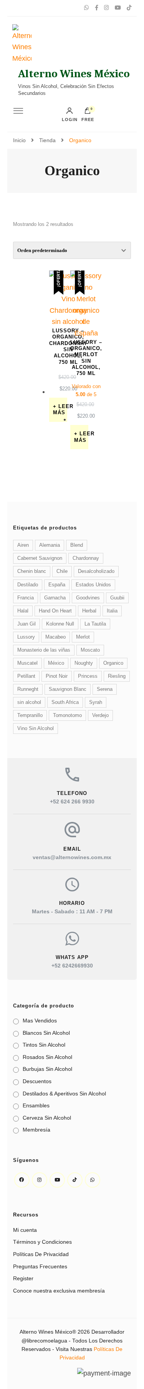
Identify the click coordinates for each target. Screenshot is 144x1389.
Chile (62, 571)
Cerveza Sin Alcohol (47, 1118)
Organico (113, 663)
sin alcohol (29, 702)
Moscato (90, 650)
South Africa (65, 702)
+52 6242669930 (72, 966)
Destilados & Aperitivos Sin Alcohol (64, 1093)
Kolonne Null (60, 624)
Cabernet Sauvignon (39, 558)
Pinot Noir (57, 676)
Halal (22, 611)
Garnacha (55, 598)
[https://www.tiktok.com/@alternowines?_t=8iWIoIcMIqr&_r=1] (75, 1180)
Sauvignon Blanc (67, 689)
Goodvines (88, 598)
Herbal (89, 611)
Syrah (95, 702)
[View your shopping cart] (87, 113)
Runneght (27, 689)
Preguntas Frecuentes (40, 1266)
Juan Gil (26, 624)
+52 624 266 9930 (72, 801)
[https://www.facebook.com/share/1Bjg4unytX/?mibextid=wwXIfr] (22, 1180)
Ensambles (36, 1105)
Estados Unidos (93, 584)
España (56, 584)
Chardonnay (86, 558)
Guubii (117, 598)
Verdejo (100, 715)
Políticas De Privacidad (41, 1254)
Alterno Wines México (74, 73)
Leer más (60, 409)
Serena (105, 689)
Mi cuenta (25, 1230)
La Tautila (95, 624)
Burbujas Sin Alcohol (47, 1069)
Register (23, 1278)
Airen (23, 545)
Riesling (117, 676)
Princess (88, 676)
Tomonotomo (67, 715)
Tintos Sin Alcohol (44, 1045)
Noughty (83, 663)
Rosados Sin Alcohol (47, 1057)
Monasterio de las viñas (43, 650)
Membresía (36, 1130)
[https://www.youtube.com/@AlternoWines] (57, 1180)
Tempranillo (30, 715)
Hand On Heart (55, 611)
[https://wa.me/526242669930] (92, 1180)
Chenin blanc (31, 571)
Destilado (27, 584)
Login (70, 119)
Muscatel (27, 663)
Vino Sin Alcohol (35, 728)
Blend (76, 545)
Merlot (83, 637)
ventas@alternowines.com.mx (72, 857)
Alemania (49, 545)
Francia (25, 598)
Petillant (26, 676)
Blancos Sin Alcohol (46, 1033)
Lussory (26, 637)
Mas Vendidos (40, 1020)
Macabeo (55, 637)
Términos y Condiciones (42, 1242)
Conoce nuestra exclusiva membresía (59, 1291)
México (56, 663)
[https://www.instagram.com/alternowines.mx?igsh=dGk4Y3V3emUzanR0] (39, 1180)
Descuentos (37, 1081)
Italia (112, 611)
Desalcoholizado (96, 571)
